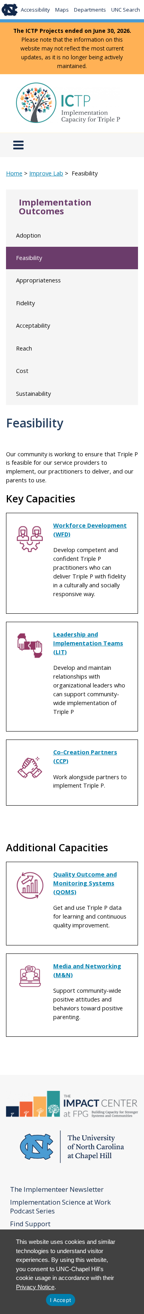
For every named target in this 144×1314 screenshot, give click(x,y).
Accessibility (35, 9)
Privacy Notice (35, 1287)
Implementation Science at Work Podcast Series (60, 1206)
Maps (62, 9)
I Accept (60, 1300)
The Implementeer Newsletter (57, 1189)
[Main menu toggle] (18, 145)
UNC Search (125, 9)
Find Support (30, 1223)
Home (14, 173)
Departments (90, 9)
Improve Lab (46, 173)
